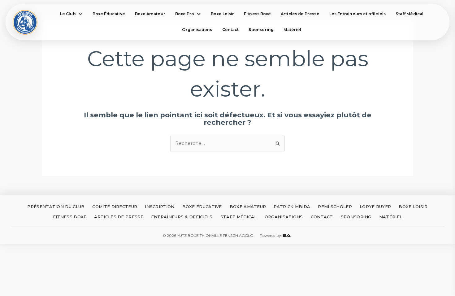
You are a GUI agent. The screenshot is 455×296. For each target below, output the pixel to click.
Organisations (197, 29)
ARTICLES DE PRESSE (118, 216)
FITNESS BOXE (70, 216)
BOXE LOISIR (413, 206)
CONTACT (322, 216)
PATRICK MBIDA (292, 206)
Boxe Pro (184, 13)
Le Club (68, 13)
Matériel (292, 29)
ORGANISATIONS (284, 216)
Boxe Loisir (222, 13)
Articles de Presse (300, 13)
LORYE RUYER (375, 206)
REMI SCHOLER (335, 206)
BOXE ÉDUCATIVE (202, 206)
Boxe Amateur (150, 13)
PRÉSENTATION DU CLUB (55, 206)
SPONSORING (356, 216)
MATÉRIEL (390, 216)
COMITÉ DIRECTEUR (114, 206)
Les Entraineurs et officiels (357, 13)
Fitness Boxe (257, 13)
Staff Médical (409, 13)
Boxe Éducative (109, 13)
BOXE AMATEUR (248, 206)
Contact (230, 29)
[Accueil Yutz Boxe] (25, 22)
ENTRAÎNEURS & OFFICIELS (182, 216)
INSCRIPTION (159, 206)
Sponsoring (261, 29)
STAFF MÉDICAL (238, 216)
